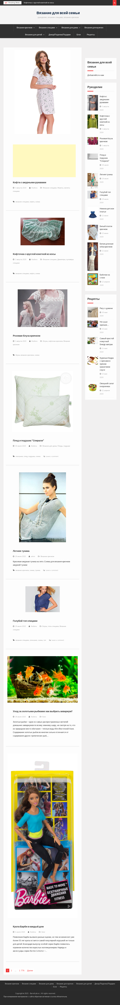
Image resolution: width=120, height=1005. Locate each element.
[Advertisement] (44, 160)
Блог (79, 34)
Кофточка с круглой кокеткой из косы (34, 254)
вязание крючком (27, 355)
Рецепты (91, 34)
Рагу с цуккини (106, 308)
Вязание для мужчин (93, 27)
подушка (31, 456)
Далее (30, 970)
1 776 (21, 970)
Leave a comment (52, 456)
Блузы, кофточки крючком (53, 341)
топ (44, 640)
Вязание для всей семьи (58, 13)
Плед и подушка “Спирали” (28, 440)
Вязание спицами (47, 27)
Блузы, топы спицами (50, 626)
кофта (32, 202)
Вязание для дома (70, 27)
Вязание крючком (24, 27)
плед (26, 456)
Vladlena (34, 188)
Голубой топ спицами (25, 620)
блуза (18, 355)
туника (37, 570)
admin (33, 556)
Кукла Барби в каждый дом (28, 926)
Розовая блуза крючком (33, 3)
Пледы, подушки (64, 446)
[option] (45, 2)
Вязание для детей (33, 34)
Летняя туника (21, 551)
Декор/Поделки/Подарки (60, 34)
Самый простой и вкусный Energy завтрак (107, 341)
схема (37, 202)
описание (19, 456)
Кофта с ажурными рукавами (29, 182)
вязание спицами (22, 202)
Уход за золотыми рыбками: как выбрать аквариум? (42, 711)
